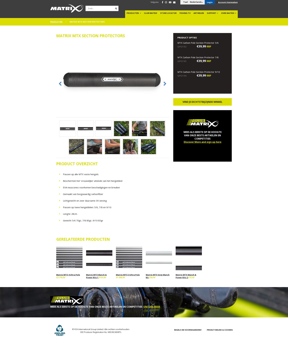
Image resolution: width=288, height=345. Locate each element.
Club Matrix (150, 13)
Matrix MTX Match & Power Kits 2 (186, 276)
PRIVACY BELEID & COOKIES (220, 329)
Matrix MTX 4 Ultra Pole (68, 274)
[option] (112, 79)
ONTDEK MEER (151, 306)
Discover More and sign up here (202, 142)
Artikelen (199, 13)
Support (211, 13)
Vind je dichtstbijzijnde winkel (202, 102)
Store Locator (168, 13)
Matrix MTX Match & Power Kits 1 (96, 276)
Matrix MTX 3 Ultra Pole (128, 274)
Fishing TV (185, 13)
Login (210, 2)
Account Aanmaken (228, 2)
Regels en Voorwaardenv (187, 329)
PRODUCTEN (133, 13)
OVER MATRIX (227, 13)
